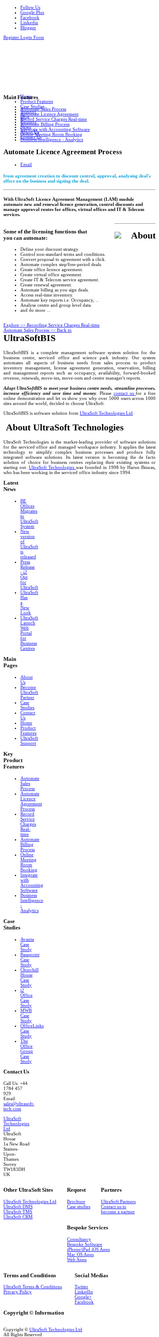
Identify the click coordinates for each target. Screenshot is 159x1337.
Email (26, 164)
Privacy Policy (17, 1291)
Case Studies (27, 705)
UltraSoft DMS (18, 1206)
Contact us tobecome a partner (118, 1209)
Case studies (78, 1206)
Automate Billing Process (29, 844)
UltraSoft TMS (17, 1211)
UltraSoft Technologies (52, 467)
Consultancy (79, 1239)
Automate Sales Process (29, 783)
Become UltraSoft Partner (29, 692)
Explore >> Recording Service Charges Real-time (51, 324)
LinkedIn (84, 1291)
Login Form (32, 37)
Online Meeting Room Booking (28, 862)
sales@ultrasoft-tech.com (18, 1106)
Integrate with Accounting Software (31, 882)
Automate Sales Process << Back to (37, 330)
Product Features (28, 730)
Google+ (83, 1296)
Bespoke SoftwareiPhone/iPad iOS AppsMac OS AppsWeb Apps (88, 1252)
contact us (125, 393)
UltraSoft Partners (118, 1201)
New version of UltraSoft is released (29, 544)
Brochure (76, 1201)
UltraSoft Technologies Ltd (106, 413)
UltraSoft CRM (18, 1216)
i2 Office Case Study (26, 997)
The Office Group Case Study (26, 1051)
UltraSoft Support (29, 740)
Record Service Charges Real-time (28, 824)
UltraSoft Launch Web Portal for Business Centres (29, 633)
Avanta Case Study (27, 944)
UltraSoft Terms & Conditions (32, 1286)
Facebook (84, 1301)
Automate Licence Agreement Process (31, 801)
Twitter (81, 1286)
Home (26, 722)
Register (11, 37)
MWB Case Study (26, 1015)
